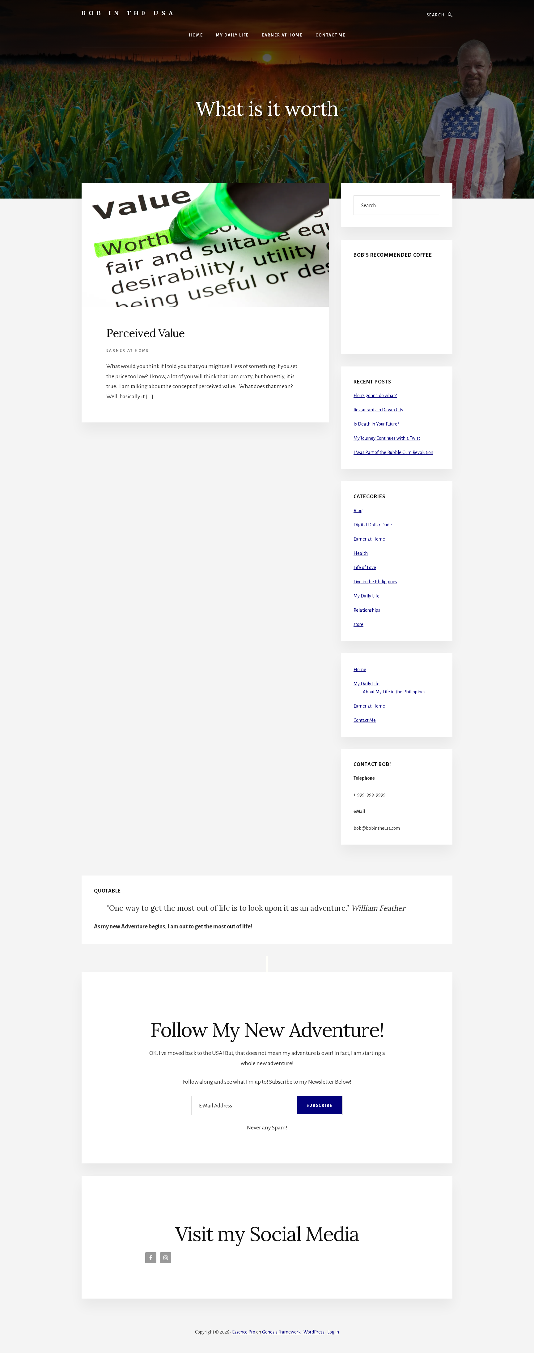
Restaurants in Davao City (378, 409)
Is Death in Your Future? (376, 424)
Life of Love (365, 567)
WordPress (313, 1331)
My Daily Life (366, 595)
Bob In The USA (129, 13)
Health (361, 553)
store (358, 624)
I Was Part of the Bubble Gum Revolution (393, 452)
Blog (358, 510)
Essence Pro (243, 1331)
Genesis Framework (281, 1331)
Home (360, 669)
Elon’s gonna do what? (375, 395)
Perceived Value (145, 333)
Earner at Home (127, 351)
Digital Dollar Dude (373, 524)
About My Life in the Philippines (394, 691)
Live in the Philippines (375, 581)
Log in (333, 1331)
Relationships (367, 610)
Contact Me (365, 720)
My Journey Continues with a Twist (387, 438)
